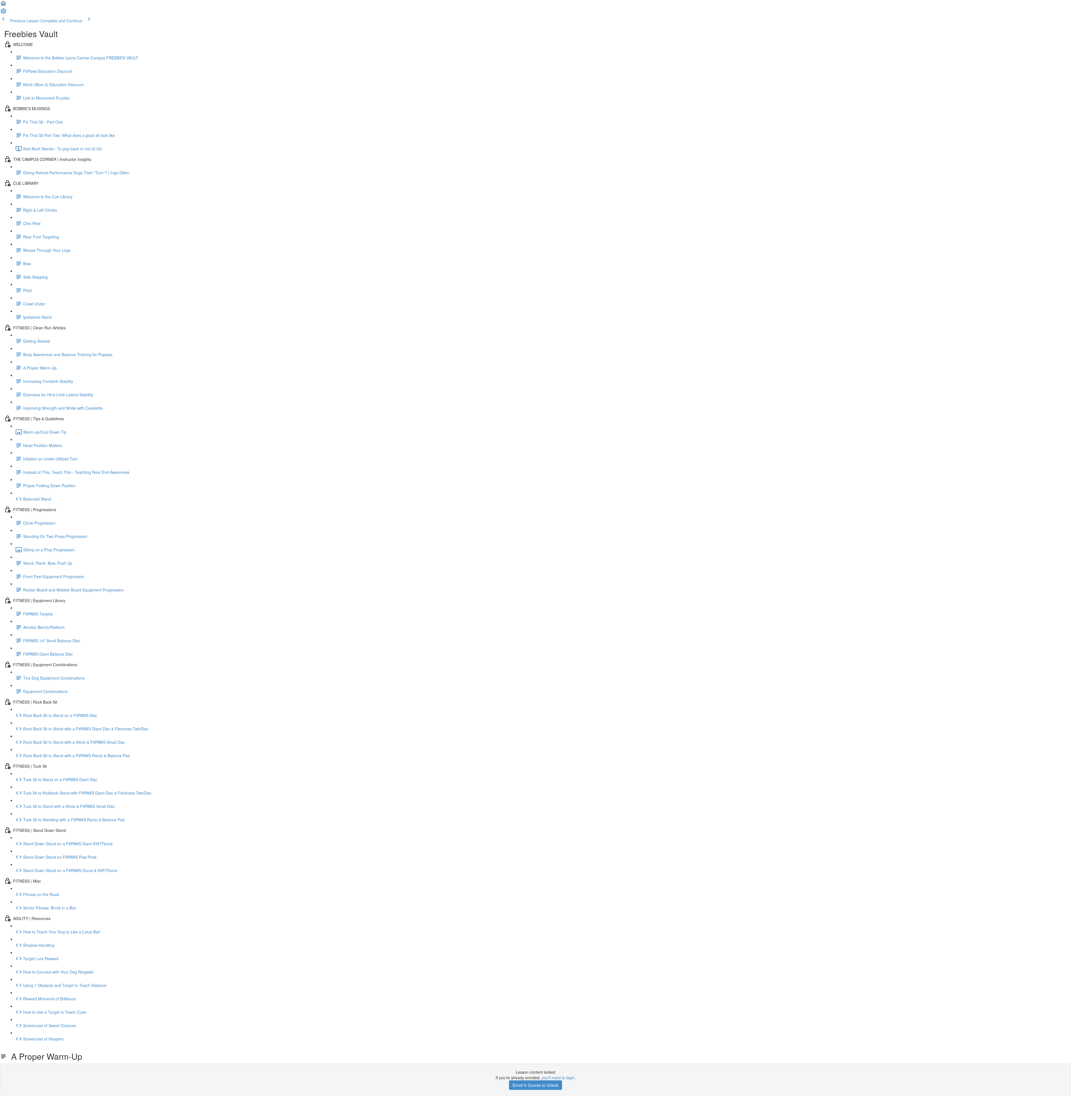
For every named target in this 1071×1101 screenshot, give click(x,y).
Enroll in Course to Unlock (535, 1085)
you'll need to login (558, 1077)
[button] (3, 5)
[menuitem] (3, 13)
